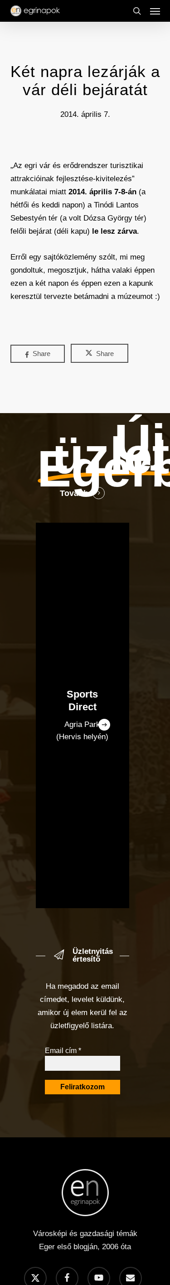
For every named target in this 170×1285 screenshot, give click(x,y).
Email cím (63, 1050)
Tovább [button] (74, 493)
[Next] (104, 725)
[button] (155, 10)
